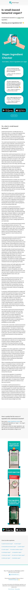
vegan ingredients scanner (14, 421)
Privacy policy (17, 589)
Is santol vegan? (17, 543)
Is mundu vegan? (5, 549)
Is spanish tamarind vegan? (7, 543)
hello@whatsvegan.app (13, 579)
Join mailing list (15, 574)
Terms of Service (11, 589)
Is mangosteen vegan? (16, 552)
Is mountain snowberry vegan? (16, 549)
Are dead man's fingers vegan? (18, 555)
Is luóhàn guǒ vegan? (6, 558)
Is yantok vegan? (21, 546)
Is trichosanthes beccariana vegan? (9, 546)
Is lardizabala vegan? (16, 558)
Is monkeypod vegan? (6, 552)
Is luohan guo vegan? (6, 555)
